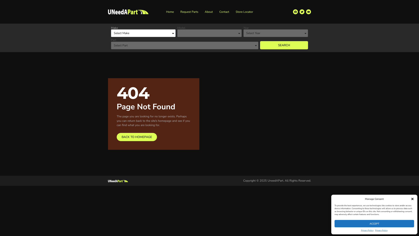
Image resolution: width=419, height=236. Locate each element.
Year (246, 28)
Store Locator (244, 12)
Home (170, 12)
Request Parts (189, 12)
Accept (374, 223)
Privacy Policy (367, 230)
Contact (224, 12)
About (209, 12)
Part (113, 40)
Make (114, 28)
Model (181, 28)
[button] (412, 199)
